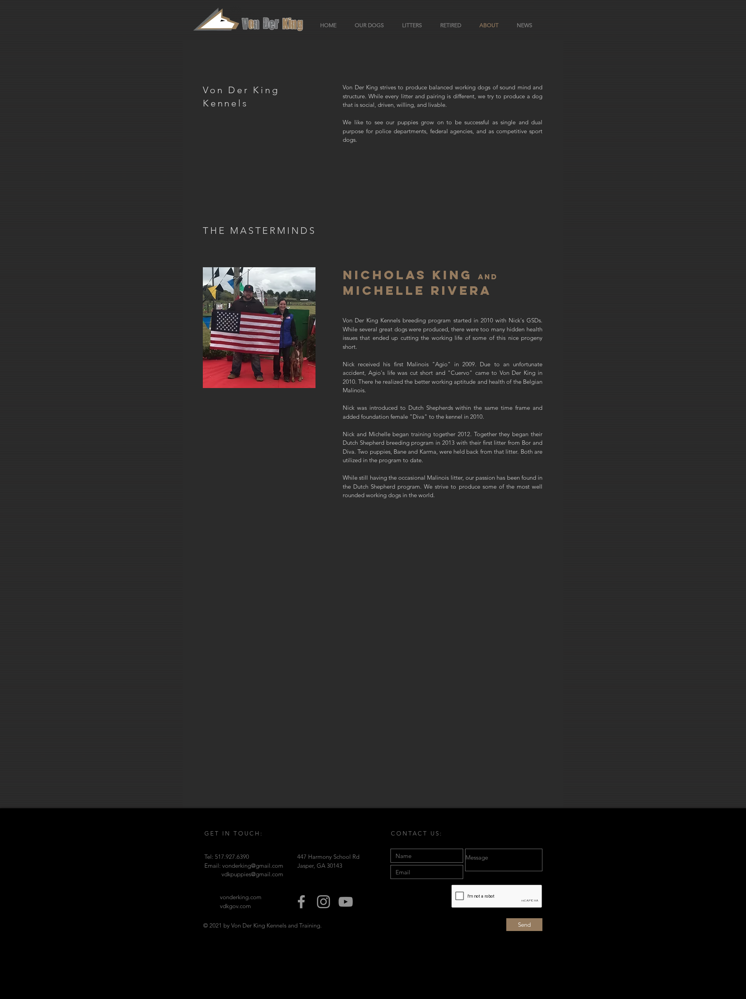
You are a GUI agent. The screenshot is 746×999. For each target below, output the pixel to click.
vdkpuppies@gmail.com (252, 874)
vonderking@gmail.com (252, 865)
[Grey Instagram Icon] (323, 901)
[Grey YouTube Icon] (345, 901)
